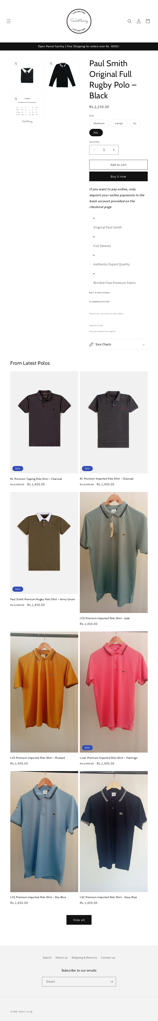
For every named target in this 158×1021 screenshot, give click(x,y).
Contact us (108, 957)
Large (121, 124)
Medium (101, 124)
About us (62, 957)
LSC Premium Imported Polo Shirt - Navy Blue (108, 897)
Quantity (94, 142)
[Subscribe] (111, 982)
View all (79, 920)
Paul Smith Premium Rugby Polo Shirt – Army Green (42, 599)
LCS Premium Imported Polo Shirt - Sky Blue (38, 897)
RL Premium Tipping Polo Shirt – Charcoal (36, 478)
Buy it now (118, 176)
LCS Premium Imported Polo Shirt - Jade (105, 618)
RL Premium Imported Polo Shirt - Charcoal (107, 478)
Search (47, 957)
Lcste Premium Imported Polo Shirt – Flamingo (108, 757)
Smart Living (26, 1011)
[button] (8, 21)
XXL (96, 132)
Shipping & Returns (84, 957)
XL (137, 124)
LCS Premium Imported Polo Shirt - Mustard (37, 757)
